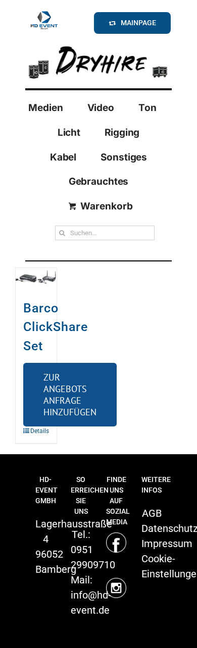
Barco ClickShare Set (55, 327)
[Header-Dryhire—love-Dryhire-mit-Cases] (98, 45)
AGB (152, 513)
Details (33, 431)
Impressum (166, 543)
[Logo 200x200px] (44, 13)
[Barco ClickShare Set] (36, 278)
